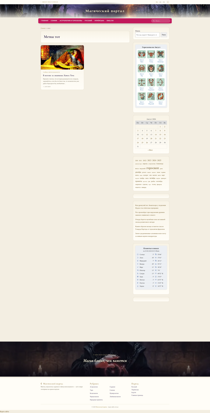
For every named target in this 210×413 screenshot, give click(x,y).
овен (147, 178)
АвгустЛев (151, 75)
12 (147, 134)
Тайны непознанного (51, 72)
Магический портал (104, 10)
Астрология (94, 387)
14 (156, 134)
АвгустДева (160, 75)
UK (160, 2)
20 (151, 138)
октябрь (152, 178)
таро (150, 184)
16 (165, 134)
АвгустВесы (142, 89)
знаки (158, 172)
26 (147, 142)
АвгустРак (142, 75)
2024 (154, 160)
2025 (159, 160)
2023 (149, 160)
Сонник (54, 20)
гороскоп (152, 168)
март (163, 175)
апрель (145, 164)
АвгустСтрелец (160, 89)
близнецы (159, 163)
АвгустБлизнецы (161, 61)
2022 (144, 160)
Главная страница (137, 395)
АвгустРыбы (160, 103)
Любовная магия (115, 397)
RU (157, 2)
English (110, 20)
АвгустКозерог (141, 103)
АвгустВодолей (151, 103)
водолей (142, 168)
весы (137, 168)
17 (138, 138)
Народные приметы (96, 400)
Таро (91, 390)
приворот (163, 178)
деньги (144, 172)
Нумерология (114, 393)
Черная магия (94, 397)
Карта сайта (4, 411)
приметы (138, 181)
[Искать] (154, 21)
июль (137, 175)
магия (155, 175)
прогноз (145, 181)
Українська (99, 20)
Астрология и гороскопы (71, 20)
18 (142, 138)
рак (149, 181)
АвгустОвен (142, 61)
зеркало (154, 172)
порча (158, 178)
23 (165, 138)
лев (150, 175)
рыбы (153, 181)
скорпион (138, 184)
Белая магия (94, 393)
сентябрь (159, 181)
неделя (137, 178)
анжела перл (138, 164)
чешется (138, 187)
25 (142, 142)
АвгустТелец (151, 61)
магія (159, 175)
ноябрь (142, 178)
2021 (140, 160)
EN (164, 2)
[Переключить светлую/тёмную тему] (167, 2)
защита (149, 172)
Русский (88, 20)
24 (138, 142)
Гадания (112, 387)
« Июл (150, 150)
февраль (159, 184)
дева (161, 168)
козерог (145, 175)
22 (160, 138)
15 (160, 134)
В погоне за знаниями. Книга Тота (58, 75)
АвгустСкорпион (151, 89)
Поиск (137, 31)
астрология (152, 164)
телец (154, 184)
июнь (141, 175)
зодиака (163, 172)
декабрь (138, 172)
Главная (44, 20)
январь (144, 187)
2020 (136, 160)
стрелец (145, 184)
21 (156, 138)
